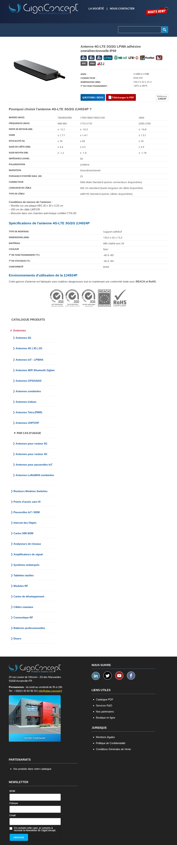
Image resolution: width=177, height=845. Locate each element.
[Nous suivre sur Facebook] (131, 675)
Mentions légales (105, 737)
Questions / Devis (92, 97)
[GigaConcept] (43, 7)
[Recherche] (164, 29)
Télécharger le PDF (123, 97)
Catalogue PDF (104, 699)
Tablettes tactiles (23, 575)
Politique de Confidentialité (110, 743)
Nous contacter (122, 8)
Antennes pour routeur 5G (31, 443)
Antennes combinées (28, 391)
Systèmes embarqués (26, 564)
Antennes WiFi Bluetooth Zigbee (35, 370)
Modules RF (20, 585)
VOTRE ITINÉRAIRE (34, 738)
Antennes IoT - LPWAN (29, 359)
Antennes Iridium (26, 401)
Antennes (19, 330)
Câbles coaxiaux (23, 606)
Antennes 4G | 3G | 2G (29, 348)
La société (96, 8)
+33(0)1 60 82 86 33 (25, 691)
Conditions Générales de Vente (113, 749)
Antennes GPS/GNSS (28, 380)
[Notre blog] (157, 11)
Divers (17, 638)
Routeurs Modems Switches (30, 491)
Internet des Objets (24, 522)
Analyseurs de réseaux (27, 543)
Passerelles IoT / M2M (26, 512)
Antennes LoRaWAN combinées (35, 475)
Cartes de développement (28, 596)
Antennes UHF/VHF (27, 422)
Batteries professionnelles (29, 628)
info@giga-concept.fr (50, 691)
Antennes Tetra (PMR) (29, 412)
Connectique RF (23, 617)
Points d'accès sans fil (26, 501)
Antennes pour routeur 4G (31, 454)
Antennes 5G (23, 337)
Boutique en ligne (105, 717)
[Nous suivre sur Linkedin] (96, 676)
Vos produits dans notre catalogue (32, 768)
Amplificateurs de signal (28, 554)
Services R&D (104, 705)
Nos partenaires (105, 711)
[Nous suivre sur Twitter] (107, 675)
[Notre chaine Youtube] (119, 675)
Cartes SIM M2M (23, 533)
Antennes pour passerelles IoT (34, 464)
